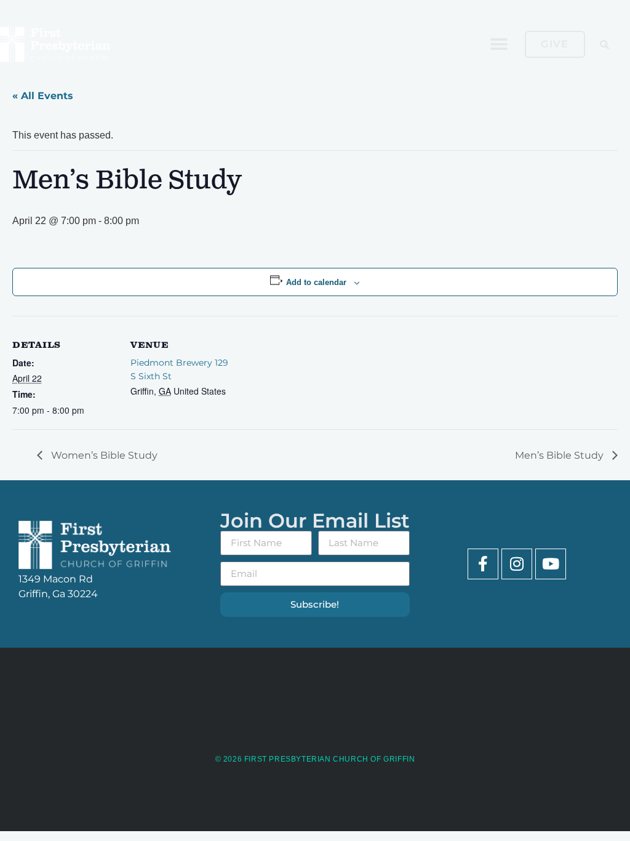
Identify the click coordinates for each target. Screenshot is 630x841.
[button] (498, 44)
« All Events (42, 96)
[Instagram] (516, 564)
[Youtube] (550, 564)
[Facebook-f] (483, 564)
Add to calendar (316, 282)
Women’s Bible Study (103, 455)
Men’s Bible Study (560, 455)
